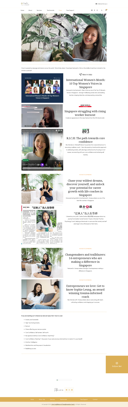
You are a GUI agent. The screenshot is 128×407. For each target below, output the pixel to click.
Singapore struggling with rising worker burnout (85, 113)
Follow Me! (117, 366)
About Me (42, 399)
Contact (95, 399)
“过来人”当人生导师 (86, 213)
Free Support (70, 10)
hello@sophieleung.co (102, 4)
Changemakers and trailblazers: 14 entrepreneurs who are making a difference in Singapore (85, 260)
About (30, 10)
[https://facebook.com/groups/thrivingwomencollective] (66, 390)
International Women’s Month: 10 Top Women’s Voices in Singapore (85, 83)
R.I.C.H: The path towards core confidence (86, 140)
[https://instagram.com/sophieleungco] (69, 390)
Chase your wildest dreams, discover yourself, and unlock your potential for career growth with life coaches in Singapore (85, 188)
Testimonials (50, 10)
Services (39, 10)
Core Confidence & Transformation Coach (63, 404)
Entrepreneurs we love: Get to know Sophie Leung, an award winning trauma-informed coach (85, 291)
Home (22, 10)
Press (60, 10)
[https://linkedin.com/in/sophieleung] (72, 390)
